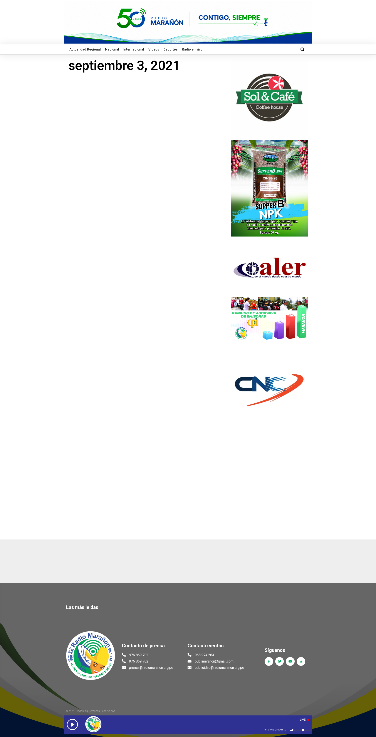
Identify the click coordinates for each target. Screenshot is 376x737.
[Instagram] (301, 661)
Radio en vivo (192, 49)
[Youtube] (290, 661)
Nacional (112, 49)
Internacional (133, 49)
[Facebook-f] (269, 661)
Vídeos (153, 49)
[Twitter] (279, 661)
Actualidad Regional (85, 49)
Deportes (170, 49)
